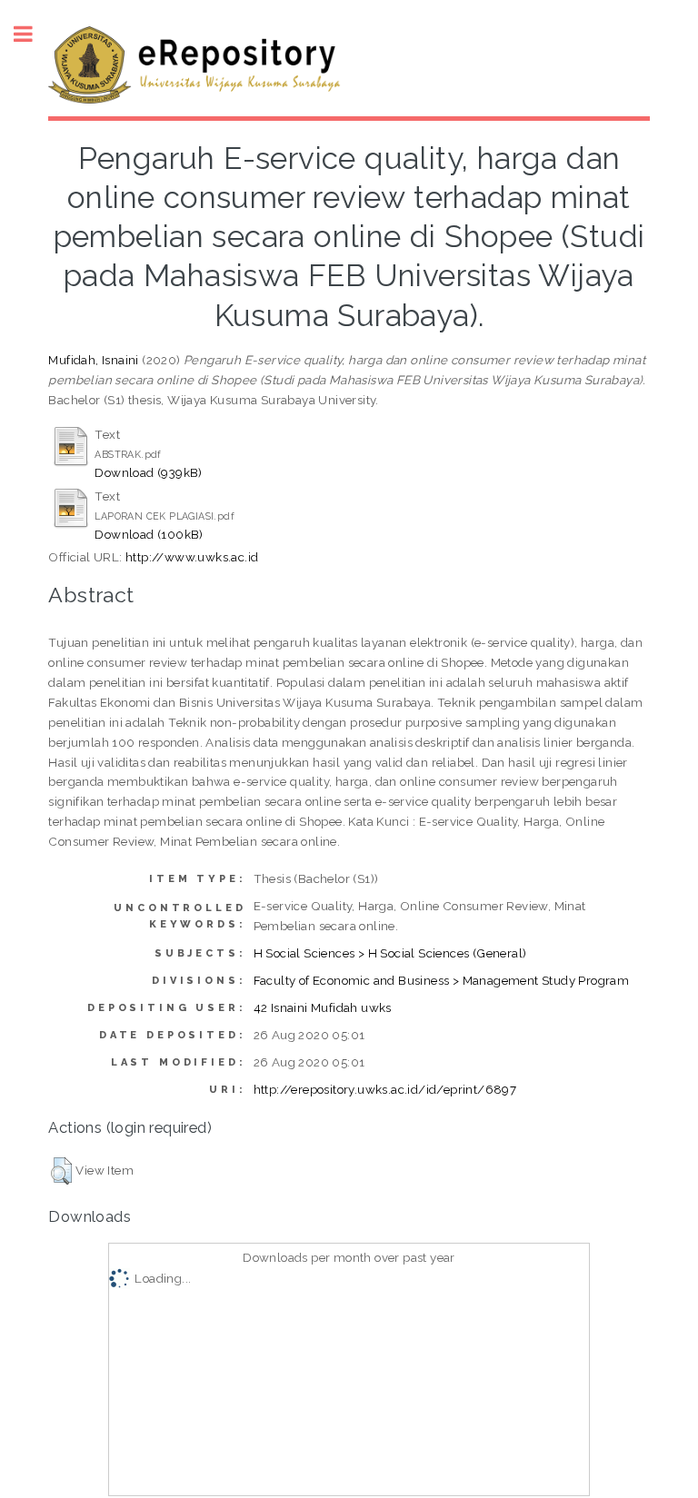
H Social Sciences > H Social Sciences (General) (390, 953)
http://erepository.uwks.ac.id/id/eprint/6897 (385, 1089)
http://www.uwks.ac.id (191, 557)
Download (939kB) (148, 472)
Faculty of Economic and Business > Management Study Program (442, 980)
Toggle (32, 34)
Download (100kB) (149, 534)
